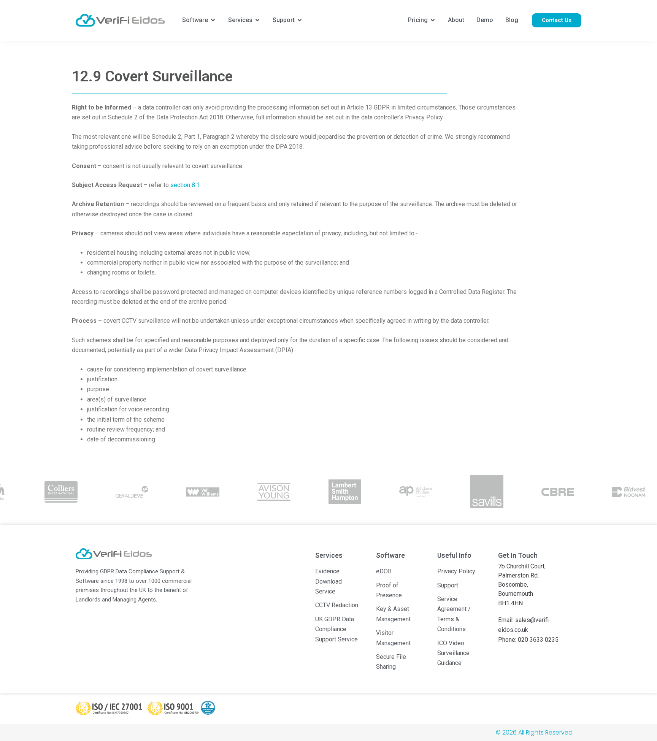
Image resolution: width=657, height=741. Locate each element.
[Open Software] (213, 20)
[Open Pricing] (433, 20)
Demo (484, 20)
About (456, 20)
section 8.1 (185, 185)
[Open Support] (300, 20)
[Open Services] (257, 20)
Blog (511, 20)
